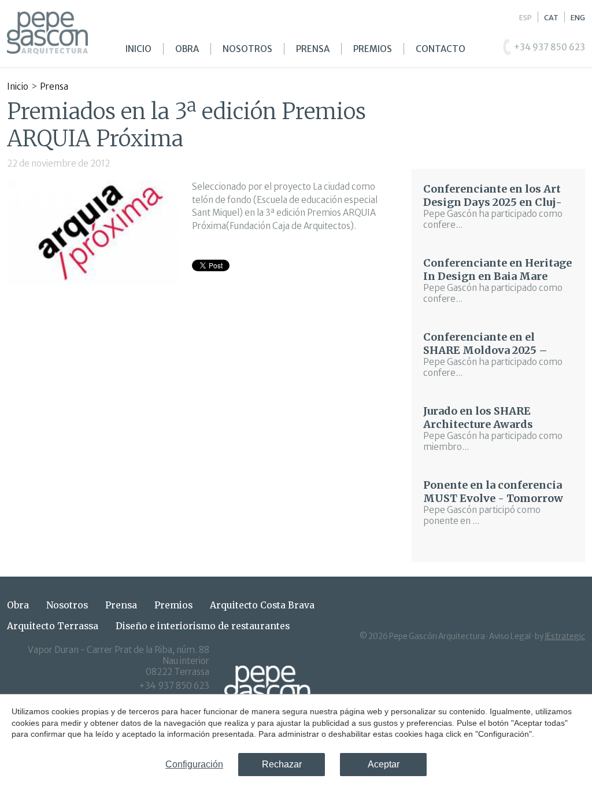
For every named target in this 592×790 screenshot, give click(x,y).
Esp (525, 17)
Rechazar (282, 764)
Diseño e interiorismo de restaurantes (203, 626)
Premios (372, 48)
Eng (578, 17)
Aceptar (383, 764)
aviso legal (510, 636)
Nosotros (247, 48)
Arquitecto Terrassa (52, 626)
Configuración (194, 764)
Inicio (138, 48)
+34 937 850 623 (174, 685)
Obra (187, 48)
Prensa (313, 48)
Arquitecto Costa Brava (262, 605)
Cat (551, 17)
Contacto (440, 48)
